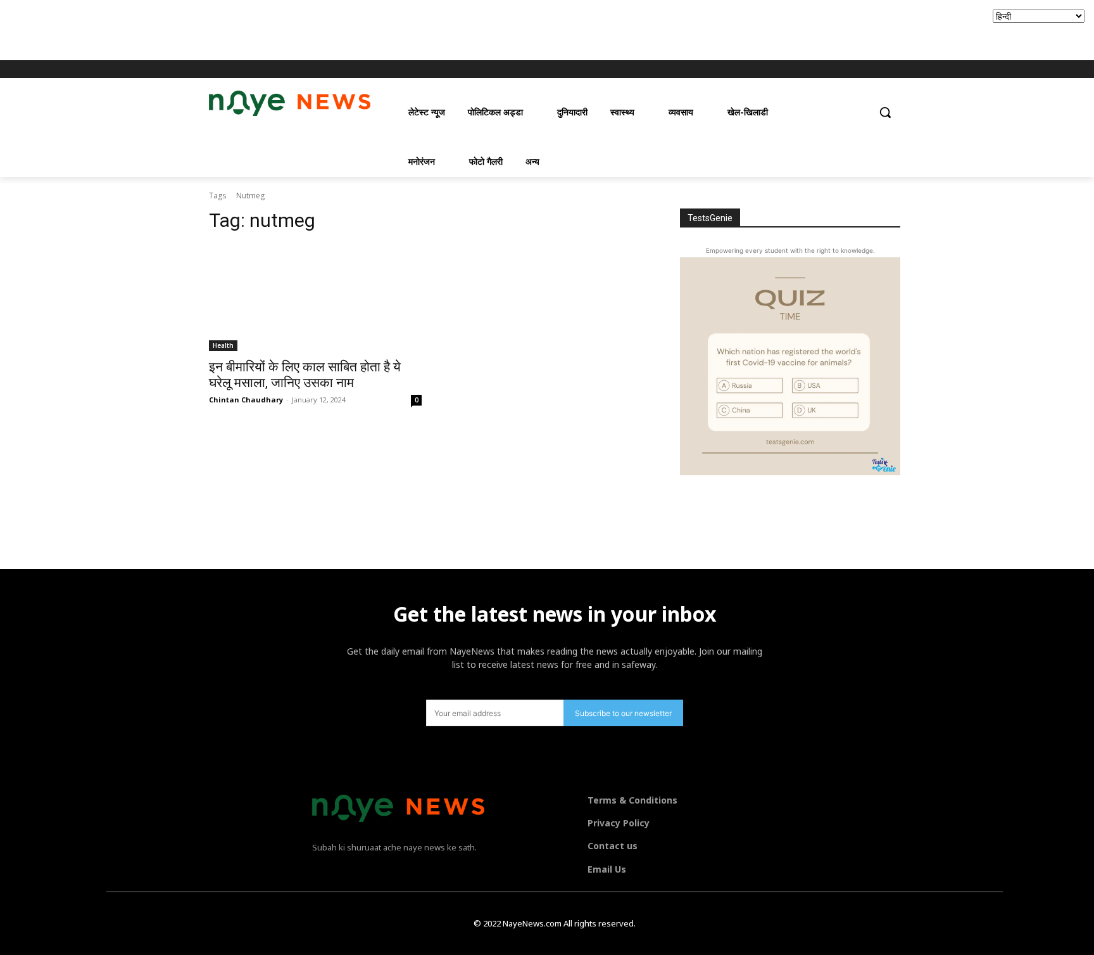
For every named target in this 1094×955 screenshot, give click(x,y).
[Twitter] (860, 69)
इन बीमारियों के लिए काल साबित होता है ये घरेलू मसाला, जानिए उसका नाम (305, 374)
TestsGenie (710, 218)
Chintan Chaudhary (246, 399)
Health (223, 345)
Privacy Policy (619, 823)
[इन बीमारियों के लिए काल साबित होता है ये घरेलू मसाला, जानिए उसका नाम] (315, 298)
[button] (885, 112)
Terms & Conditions (632, 800)
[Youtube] (878, 69)
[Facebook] (825, 69)
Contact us (613, 846)
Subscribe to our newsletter (623, 713)
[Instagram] (843, 69)
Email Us (607, 869)
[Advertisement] (230, 28)
